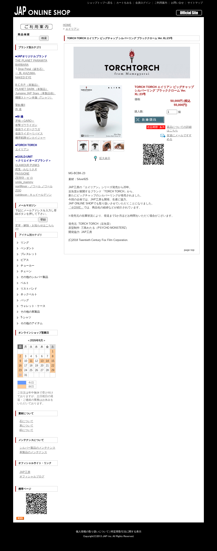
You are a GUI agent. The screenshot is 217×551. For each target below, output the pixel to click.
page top (189, 250)
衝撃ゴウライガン (26, 125)
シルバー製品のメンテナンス (37, 447)
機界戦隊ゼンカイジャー (30, 137)
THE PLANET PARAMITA (31, 60)
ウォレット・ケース (33, 306)
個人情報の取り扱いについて (92, 531)
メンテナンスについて (31, 440)
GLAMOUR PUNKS (27, 165)
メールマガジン (27, 205)
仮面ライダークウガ (27, 129)
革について (26, 425)
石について (26, 421)
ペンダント (27, 248)
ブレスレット (29, 254)
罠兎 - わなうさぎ (26, 169)
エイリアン (22, 149)
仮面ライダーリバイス (29, 133)
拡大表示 (104, 158)
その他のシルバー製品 (34, 277)
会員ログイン (143, 2)
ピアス (25, 259)
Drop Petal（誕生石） (31, 69)
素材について (26, 413)
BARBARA (22, 64)
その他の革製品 (30, 311)
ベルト (25, 282)
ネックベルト (29, 294)
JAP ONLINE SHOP (42, 10)
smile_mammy (24, 182)
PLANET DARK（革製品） (31, 89)
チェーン (26, 271)
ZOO (18, 190)
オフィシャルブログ (31, 476)
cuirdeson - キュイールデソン (33, 194)
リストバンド (29, 288)
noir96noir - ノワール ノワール (34, 186)
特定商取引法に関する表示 (126, 531)
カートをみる (124, 2)
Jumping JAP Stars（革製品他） (35, 93)
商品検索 (24, 34)
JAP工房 (24, 472)
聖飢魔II (20, 105)
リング (25, 242)
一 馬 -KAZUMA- (25, 73)
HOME (67, 25)
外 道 (18, 109)
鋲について (26, 430)
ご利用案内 (160, 2)
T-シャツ (26, 317)
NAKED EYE (23, 77)
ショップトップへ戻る (100, 2)
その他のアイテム (32, 323)
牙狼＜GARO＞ (24, 120)
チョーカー (27, 265)
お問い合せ (177, 2)
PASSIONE (22, 173)
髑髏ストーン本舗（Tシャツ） (34, 97)
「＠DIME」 (76, 207)
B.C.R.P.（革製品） (27, 84)
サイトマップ (195, 2)
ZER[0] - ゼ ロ (24, 177)
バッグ (25, 300)
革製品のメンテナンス (33, 452)
